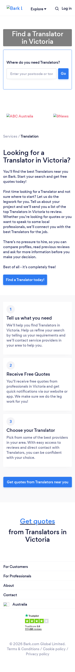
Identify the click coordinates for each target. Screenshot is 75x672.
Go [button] (63, 73)
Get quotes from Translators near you (37, 482)
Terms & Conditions (23, 648)
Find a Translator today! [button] (25, 279)
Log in (67, 8)
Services (10, 136)
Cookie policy (54, 648)
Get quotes (37, 521)
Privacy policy (37, 654)
